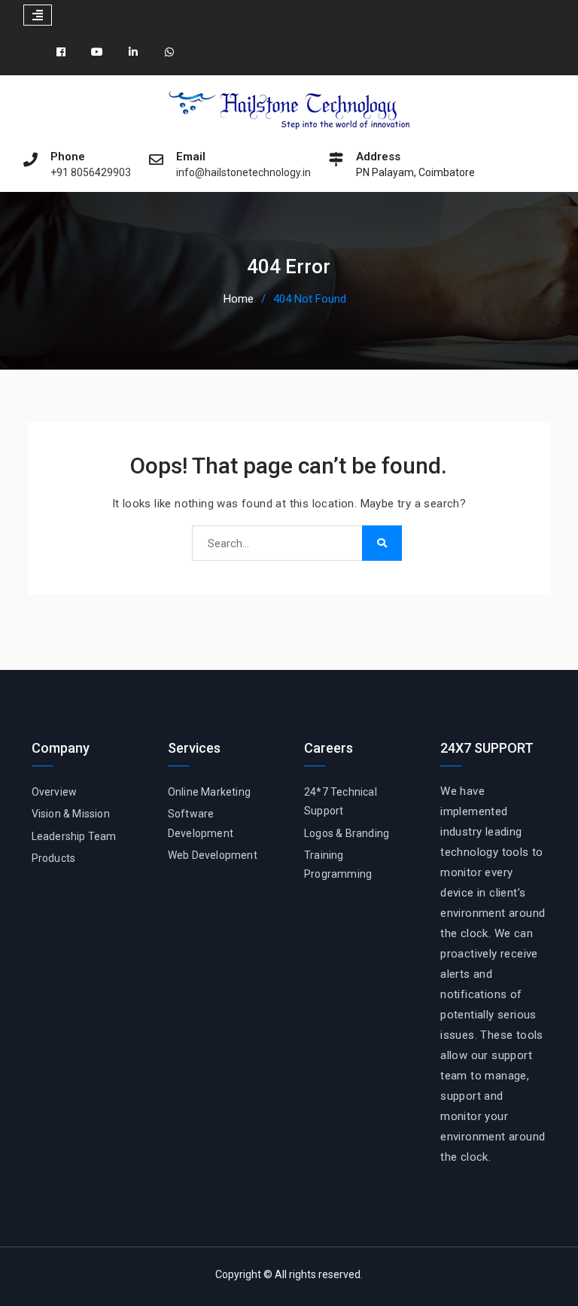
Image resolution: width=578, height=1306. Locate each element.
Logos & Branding (346, 833)
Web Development (212, 855)
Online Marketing (209, 792)
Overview (55, 792)
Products (54, 858)
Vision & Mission (71, 814)
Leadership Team (74, 836)
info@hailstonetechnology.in (243, 173)
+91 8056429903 (90, 173)
